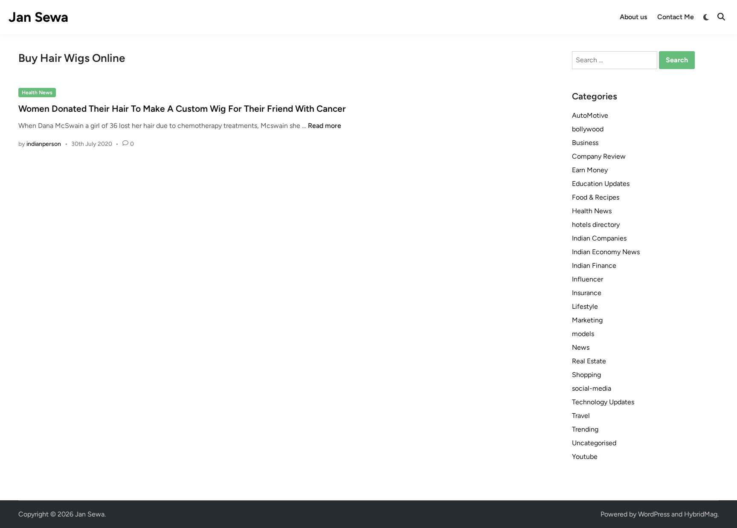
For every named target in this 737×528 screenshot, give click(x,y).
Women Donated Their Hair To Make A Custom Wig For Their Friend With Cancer (182, 108)
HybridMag (700, 514)
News (580, 347)
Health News (37, 93)
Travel (581, 416)
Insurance (586, 293)
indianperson (43, 144)
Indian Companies (599, 238)
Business (585, 143)
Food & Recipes (595, 197)
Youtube (585, 457)
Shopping (586, 375)
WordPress (654, 514)
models (583, 334)
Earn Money (590, 170)
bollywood (588, 129)
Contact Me (675, 17)
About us (633, 17)
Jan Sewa (38, 17)
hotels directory (596, 224)
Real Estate (589, 361)
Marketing (587, 320)
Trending (585, 429)
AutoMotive (590, 115)
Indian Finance (594, 265)
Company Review (599, 156)
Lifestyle (585, 306)
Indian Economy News (606, 252)
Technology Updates (603, 402)
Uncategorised (594, 443)
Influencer (587, 279)
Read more (324, 126)
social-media (591, 388)
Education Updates (601, 184)
